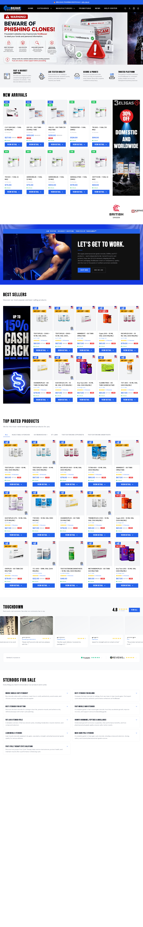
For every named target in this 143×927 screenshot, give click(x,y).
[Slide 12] (78, 62)
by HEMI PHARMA (64, 573)
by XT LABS (36, 338)
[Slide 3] (64, 62)
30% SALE (85, 2)
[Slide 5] (67, 62)
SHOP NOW (84, 270)
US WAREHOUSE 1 (40, 435)
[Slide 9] (73, 62)
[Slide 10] (75, 62)
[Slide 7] (70, 62)
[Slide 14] (81, 62)
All (6, 435)
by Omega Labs (81, 387)
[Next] (139, 40)
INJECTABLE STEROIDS (21, 435)
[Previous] (3, 40)
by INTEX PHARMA (37, 573)
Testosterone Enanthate (99, 435)
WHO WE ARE (98, 270)
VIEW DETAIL (12, 144)
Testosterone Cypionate (73, 435)
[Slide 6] (69, 62)
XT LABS (54, 435)
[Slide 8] (72, 62)
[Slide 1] (61, 62)
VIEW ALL (134, 610)
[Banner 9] (71, 38)
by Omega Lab (103, 338)
